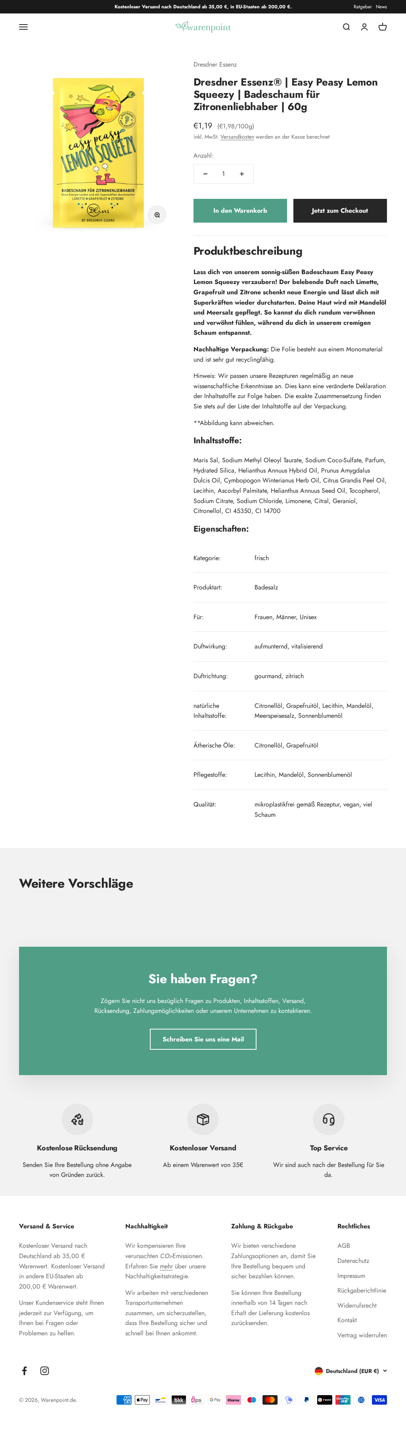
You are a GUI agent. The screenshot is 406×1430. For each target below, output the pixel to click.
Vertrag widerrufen (362, 1335)
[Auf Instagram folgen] (44, 1370)
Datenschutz (353, 1260)
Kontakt (347, 1320)
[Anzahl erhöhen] (241, 173)
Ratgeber (363, 6)
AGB (343, 1245)
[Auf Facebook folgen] (24, 1370)
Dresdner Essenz (215, 64)
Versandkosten (237, 137)
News (381, 6)
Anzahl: (203, 155)
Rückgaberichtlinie (361, 1290)
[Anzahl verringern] (205, 173)
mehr (166, 1266)
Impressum (351, 1275)
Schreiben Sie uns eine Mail (203, 1039)
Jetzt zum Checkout (340, 210)
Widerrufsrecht (357, 1305)
